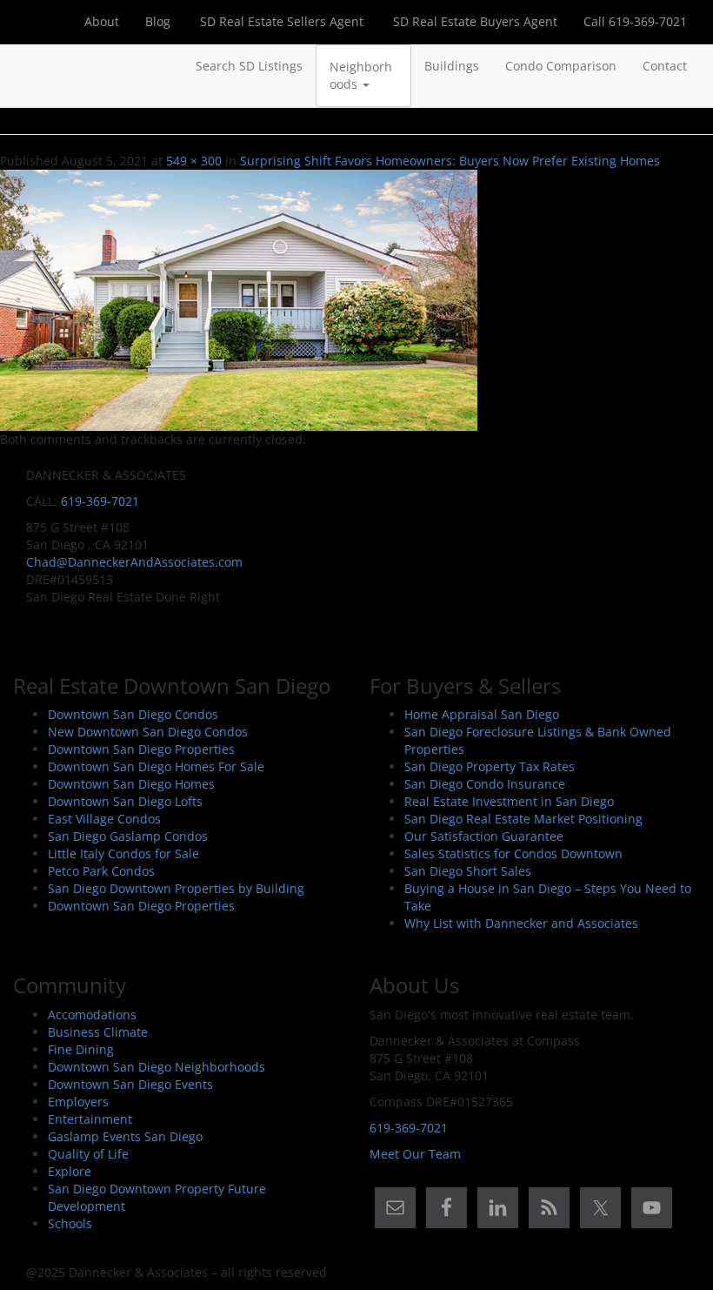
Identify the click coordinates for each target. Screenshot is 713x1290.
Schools (70, 1223)
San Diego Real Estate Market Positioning (523, 818)
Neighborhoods (361, 75)
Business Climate (98, 1032)
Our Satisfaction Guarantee (483, 836)
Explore (69, 1171)
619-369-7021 (100, 501)
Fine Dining (81, 1049)
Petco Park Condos (101, 871)
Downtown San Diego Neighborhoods (156, 1066)
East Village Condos (104, 818)
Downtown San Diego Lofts (125, 801)
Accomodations (92, 1014)
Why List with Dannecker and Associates (521, 923)
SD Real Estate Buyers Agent (473, 21)
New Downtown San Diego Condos (148, 731)
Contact (665, 65)
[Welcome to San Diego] (26, 66)
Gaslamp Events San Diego (125, 1136)
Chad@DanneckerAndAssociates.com (134, 562)
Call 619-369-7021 (635, 21)
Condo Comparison (560, 65)
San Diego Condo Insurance (484, 784)
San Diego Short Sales (467, 871)
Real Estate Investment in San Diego (509, 801)
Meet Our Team (415, 1154)
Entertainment (90, 1119)
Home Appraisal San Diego (481, 714)
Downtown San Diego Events (130, 1084)
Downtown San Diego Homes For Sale (156, 766)
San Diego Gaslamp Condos (128, 836)
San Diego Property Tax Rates (489, 766)
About (101, 21)
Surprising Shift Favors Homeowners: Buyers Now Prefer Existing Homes (450, 160)
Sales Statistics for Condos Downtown (513, 853)
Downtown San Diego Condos (133, 714)
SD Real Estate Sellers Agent (280, 21)
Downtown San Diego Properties (141, 749)
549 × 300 (194, 160)
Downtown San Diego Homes (131, 784)
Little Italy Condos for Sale (123, 853)
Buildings (451, 65)
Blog (157, 21)
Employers (78, 1101)
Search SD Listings (249, 65)
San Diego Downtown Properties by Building (176, 888)
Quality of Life (88, 1154)
